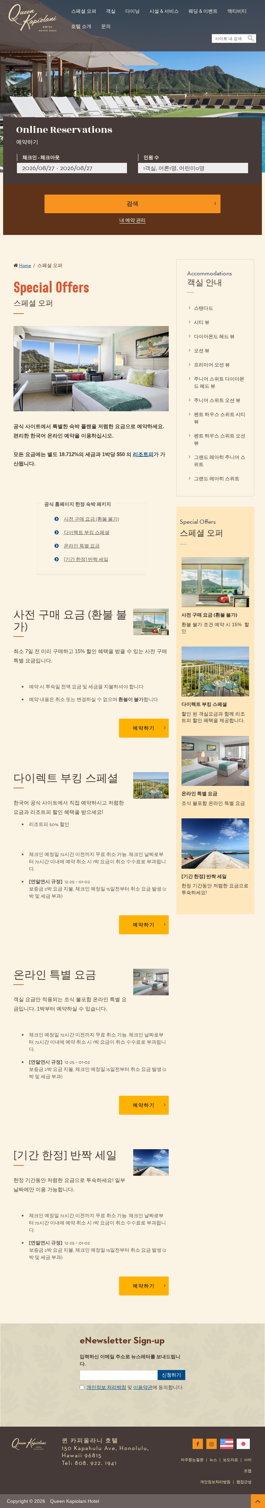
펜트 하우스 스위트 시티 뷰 (219, 418)
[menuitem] (83, 7)
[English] (225, 1444)
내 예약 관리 (132, 220)
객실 (111, 11)
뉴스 (213, 1459)
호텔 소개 (81, 26)
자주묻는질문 (192, 1459)
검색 (132, 204)
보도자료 (230, 1459)
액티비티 (237, 11)
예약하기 (144, 728)
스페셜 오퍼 (83, 11)
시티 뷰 (201, 322)
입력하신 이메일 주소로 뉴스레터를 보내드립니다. (130, 1360)
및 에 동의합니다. (135, 1387)
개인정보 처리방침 (106, 1387)
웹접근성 (244, 1481)
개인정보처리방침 (215, 1481)
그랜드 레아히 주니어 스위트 (219, 460)
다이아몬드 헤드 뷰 (214, 336)
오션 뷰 (201, 350)
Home (25, 265)
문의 (106, 26)
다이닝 (132, 11)
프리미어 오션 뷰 (212, 365)
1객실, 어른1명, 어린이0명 (174, 168)
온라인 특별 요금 (82, 546)
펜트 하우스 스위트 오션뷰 (219, 439)
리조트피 (143, 454)
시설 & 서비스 (164, 11)
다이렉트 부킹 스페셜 (86, 532)
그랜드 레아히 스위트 (216, 478)
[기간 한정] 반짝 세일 (86, 559)
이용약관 (143, 1387)
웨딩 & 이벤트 (203, 11)
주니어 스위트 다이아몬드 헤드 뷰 (219, 382)
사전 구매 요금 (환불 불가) (91, 519)
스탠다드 (203, 308)
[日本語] (242, 1444)
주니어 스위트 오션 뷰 (217, 400)
